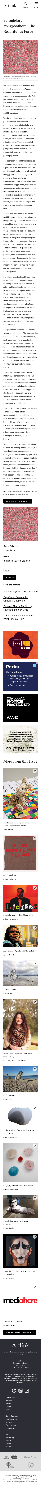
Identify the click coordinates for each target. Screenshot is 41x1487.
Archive (8, 1404)
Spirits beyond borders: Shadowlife (18, 915)
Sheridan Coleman (10, 1137)
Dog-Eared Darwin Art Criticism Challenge (15, 598)
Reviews (9, 1400)
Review (7, 570)
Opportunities (10, 1428)
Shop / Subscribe (12, 1416)
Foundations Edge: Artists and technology (15, 1222)
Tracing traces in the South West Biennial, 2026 (18, 617)
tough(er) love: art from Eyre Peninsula (19, 1186)
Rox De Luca (8, 1060)
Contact (8, 1444)
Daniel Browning (9, 1325)
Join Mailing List (11, 1419)
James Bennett (8, 955)
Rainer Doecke (8, 1228)
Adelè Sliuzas (8, 829)
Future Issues (11, 1425)
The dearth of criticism (12, 1322)
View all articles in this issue (18, 1332)
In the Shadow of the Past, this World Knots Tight (18, 1132)
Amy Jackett (7, 993)
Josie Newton (21, 1060)
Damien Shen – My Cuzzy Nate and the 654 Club (17, 607)
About (8, 1435)
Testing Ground (9, 990)
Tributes (9, 1407)
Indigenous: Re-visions (16, 560)
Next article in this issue (16, 501)
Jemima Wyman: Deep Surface (20, 591)
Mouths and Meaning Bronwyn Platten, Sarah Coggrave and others (19, 824)
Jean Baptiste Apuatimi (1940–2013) (18, 951)
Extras (8, 1410)
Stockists (9, 1422)
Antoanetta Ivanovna (10, 919)
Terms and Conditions (26, 1475)
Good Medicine (9, 875)
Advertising (10, 1438)
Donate (8, 1441)
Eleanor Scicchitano (10, 1189)
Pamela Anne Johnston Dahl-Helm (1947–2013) (17, 1055)
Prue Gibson (10, 546)
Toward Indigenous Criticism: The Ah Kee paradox (19, 1273)
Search (8, 1447)
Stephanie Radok (9, 879)
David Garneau (8, 1278)
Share (8, 577)
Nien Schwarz (8, 1099)
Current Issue (10, 1397)
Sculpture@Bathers (11, 1095)
